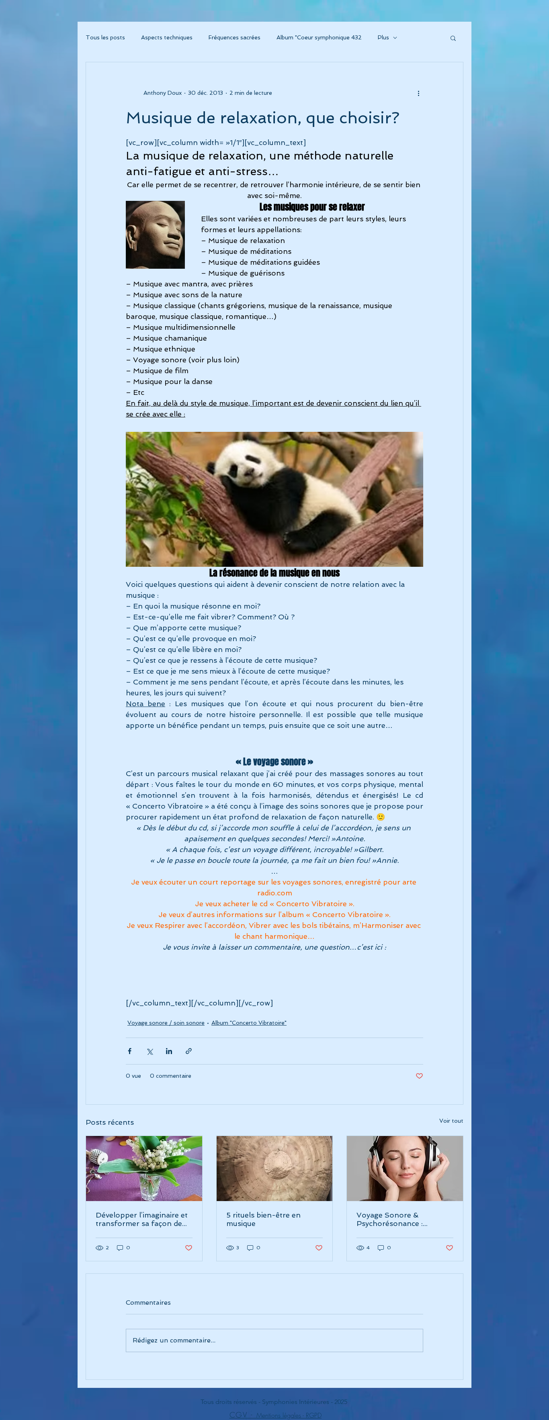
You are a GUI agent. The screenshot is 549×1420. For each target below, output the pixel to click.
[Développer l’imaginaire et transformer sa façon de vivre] (144, 1168)
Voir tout (451, 1121)
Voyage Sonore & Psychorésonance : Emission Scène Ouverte (399, 1219)
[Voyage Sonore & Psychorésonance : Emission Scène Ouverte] (405, 1168)
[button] (453, 38)
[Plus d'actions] (418, 93)
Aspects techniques (167, 37)
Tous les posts (105, 37)
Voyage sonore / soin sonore (166, 1023)
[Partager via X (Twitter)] (149, 1051)
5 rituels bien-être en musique (263, 1219)
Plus (383, 37)
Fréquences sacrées (234, 37)
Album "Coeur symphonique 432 (319, 37)
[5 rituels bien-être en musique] (275, 1168)
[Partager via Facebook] (129, 1051)
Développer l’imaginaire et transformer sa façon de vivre (142, 1219)
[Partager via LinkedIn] (169, 1051)
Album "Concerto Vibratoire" (249, 1023)
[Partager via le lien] (189, 1051)
